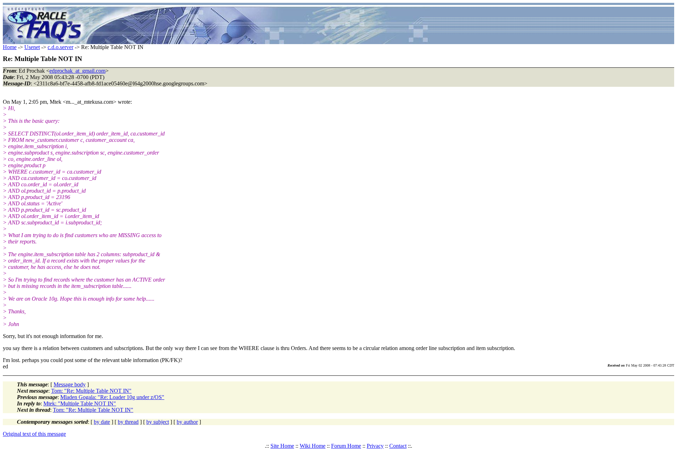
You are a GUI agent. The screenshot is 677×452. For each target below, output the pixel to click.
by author (187, 422)
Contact (398, 446)
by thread (128, 422)
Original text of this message (34, 434)
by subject (157, 422)
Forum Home (346, 446)
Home (10, 47)
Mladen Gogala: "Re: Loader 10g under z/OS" (112, 397)
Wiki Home (312, 446)
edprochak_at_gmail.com (77, 71)
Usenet (32, 47)
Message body (70, 384)
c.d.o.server (60, 47)
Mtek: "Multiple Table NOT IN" (79, 403)
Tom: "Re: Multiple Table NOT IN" (91, 391)
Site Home (282, 446)
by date (102, 422)
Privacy (375, 446)
